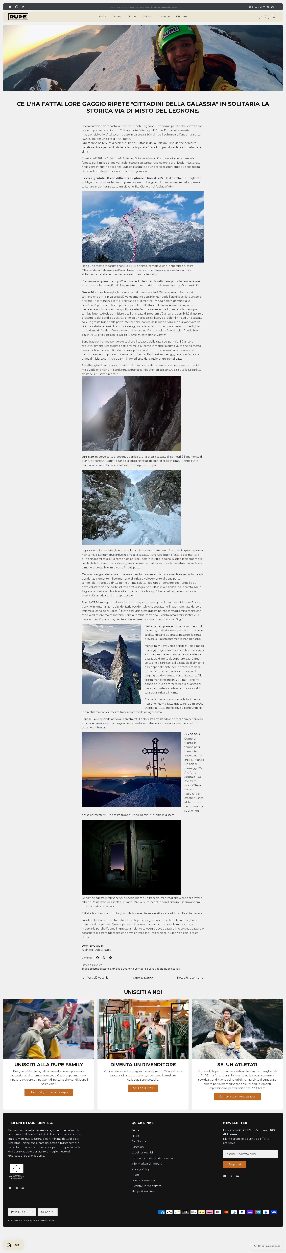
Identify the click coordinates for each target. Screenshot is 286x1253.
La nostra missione (143, 1180)
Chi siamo (182, 16)
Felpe (135, 1135)
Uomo (132, 16)
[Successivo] (198, 6)
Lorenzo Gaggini (92, 945)
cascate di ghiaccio (111, 968)
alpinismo (93, 968)
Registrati (234, 1164)
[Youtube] (10, 7)
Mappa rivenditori (143, 1191)
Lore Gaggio (155, 968)
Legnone (128, 968)
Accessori (164, 16)
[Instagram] (16, 7)
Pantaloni (137, 1146)
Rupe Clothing (24, 1220)
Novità (102, 16)
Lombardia (141, 968)
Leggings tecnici (142, 1152)
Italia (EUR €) (255, 6)
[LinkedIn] (23, 7)
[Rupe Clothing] (18, 16)
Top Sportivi (139, 1141)
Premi (135, 1174)
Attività (147, 16)
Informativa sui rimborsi (146, 1163)
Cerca (135, 1130)
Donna (117, 16)
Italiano (271, 6)
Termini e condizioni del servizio (152, 1158)
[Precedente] (87, 6)
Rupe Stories (172, 968)
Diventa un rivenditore (146, 1186)
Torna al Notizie (143, 978)
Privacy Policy (140, 1169)
